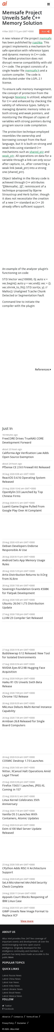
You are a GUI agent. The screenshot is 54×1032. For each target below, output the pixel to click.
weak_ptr (8, 156)
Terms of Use (32, 1016)
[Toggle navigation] (48, 4)
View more (27, 921)
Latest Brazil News (11, 992)
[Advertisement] (27, 239)
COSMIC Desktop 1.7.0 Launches (22, 760)
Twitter (8, 1005)
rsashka (37, 42)
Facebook (8, 1008)
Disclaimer (21, 1023)
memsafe (45, 38)
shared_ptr (37, 152)
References (42, 369)
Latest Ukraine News (12, 989)
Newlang (20, 97)
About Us (6, 1016)
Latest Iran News (10, 982)
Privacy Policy (8, 1023)
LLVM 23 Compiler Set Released (22, 618)
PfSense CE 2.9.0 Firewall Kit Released (26, 467)
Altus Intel (14, 1029)
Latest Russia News (11, 975)
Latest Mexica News (12, 996)
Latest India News (11, 985)
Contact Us (18, 1016)
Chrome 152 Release (15, 696)
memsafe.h (32, 70)
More (11, 957)
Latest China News (11, 978)
